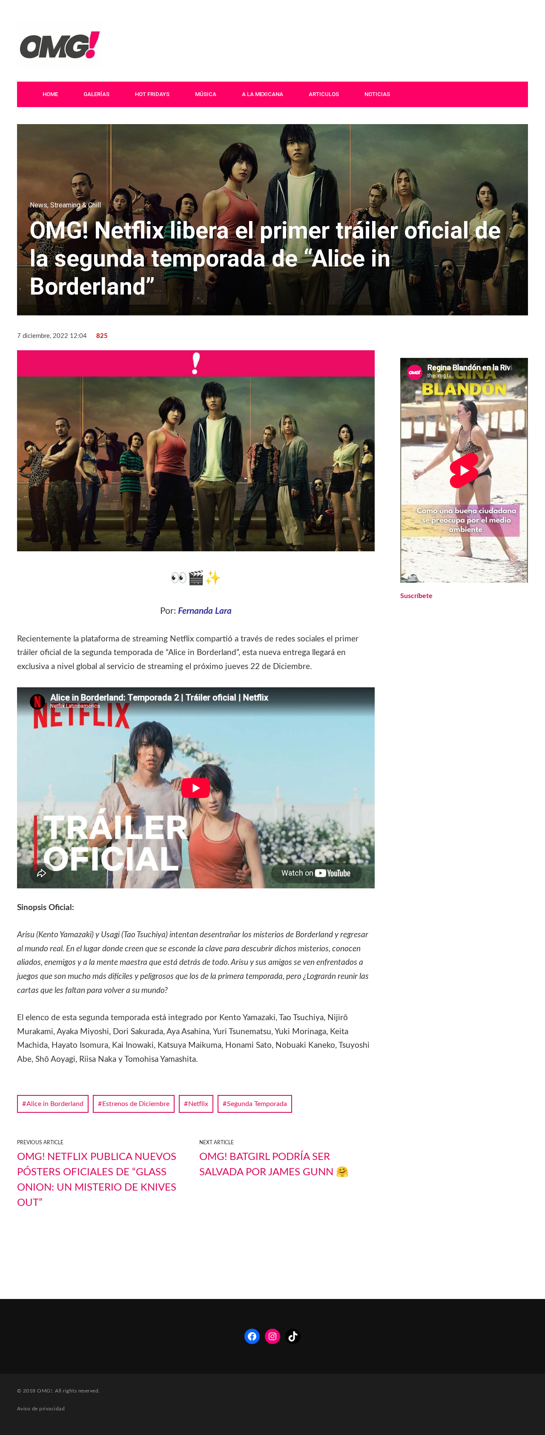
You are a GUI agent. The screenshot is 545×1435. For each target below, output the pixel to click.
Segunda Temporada (257, 1103)
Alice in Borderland (54, 1103)
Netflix (198, 1103)
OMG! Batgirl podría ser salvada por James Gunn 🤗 (274, 1164)
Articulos (324, 94)
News (38, 205)
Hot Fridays (152, 94)
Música (205, 94)
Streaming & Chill (75, 205)
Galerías (96, 94)
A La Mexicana (262, 94)
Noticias (377, 94)
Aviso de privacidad (41, 1408)
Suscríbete (416, 596)
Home (50, 94)
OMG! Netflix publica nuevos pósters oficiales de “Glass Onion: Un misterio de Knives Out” (96, 1180)
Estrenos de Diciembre (135, 1103)
